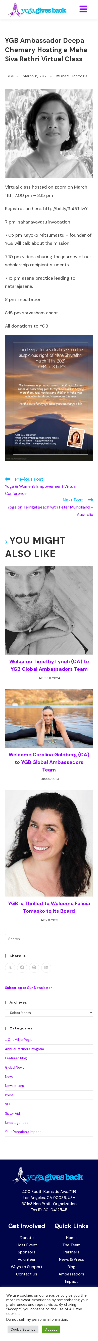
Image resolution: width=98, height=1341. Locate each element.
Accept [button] (51, 1329)
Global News (14, 1067)
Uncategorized (16, 1123)
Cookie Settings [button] (23, 1329)
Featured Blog (16, 1058)
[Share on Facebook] (22, 968)
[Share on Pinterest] (34, 968)
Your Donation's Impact (23, 1132)
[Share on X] (10, 968)
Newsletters (14, 1086)
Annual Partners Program (24, 1049)
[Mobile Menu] (83, 10)
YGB (11, 76)
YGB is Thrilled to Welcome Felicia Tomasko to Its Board (49, 907)
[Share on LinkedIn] (46, 968)
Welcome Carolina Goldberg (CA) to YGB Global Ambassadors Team (49, 762)
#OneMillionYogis (71, 76)
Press (9, 1095)
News (9, 1076)
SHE (8, 1104)
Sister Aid (12, 1113)
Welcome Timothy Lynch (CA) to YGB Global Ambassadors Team (49, 665)
